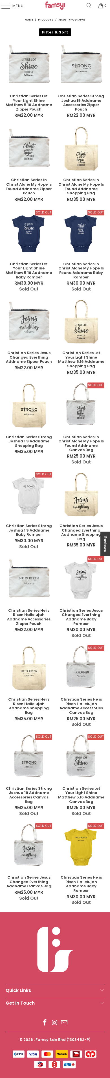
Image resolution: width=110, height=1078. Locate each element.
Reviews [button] (105, 544)
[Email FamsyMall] (64, 1023)
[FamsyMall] (55, 5)
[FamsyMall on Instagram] (54, 1023)
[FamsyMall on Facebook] (45, 1023)
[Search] (89, 5)
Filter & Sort (55, 32)
